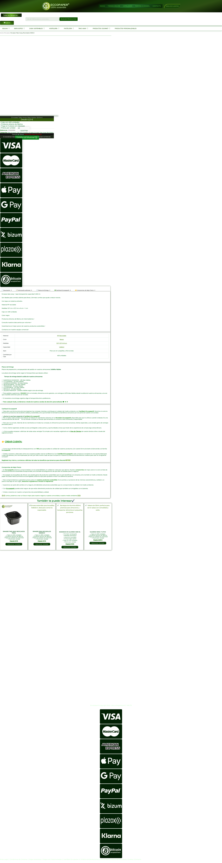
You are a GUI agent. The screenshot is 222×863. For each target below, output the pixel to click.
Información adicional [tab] (23, 290)
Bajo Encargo (12, 132)
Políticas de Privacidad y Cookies (121, 859)
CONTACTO (157, 6)
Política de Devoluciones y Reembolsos (95, 859)
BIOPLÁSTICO (18, 28)
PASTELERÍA (68, 28)
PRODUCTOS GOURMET (100, 28)
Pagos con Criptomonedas (52, 859)
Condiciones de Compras (18, 859)
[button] (172, 6)
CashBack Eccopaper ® (72, 859)
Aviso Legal (4, 859)
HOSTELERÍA (53, 28)
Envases (7, 33)
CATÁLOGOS (127, 6)
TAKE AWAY (82, 28)
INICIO (102, 6)
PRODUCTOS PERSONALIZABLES (125, 28)
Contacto (138, 859)
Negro (62, 339)
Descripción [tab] (6, 290)
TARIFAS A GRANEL (142, 6)
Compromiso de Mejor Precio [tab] (85, 290)
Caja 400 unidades (22, 132)
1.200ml (61, 347)
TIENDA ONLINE (114, 6)
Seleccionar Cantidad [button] (13, 544)
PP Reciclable (61, 335)
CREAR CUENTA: (13, 441)
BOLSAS (5, 28)
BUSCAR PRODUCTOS (68, 19)
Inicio (1, 33)
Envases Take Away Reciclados (43, 132)
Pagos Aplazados (35, 859)
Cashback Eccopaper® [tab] (62, 290)
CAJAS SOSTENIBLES (36, 28)
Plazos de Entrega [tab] (43, 290)
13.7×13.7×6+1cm (61, 343)
